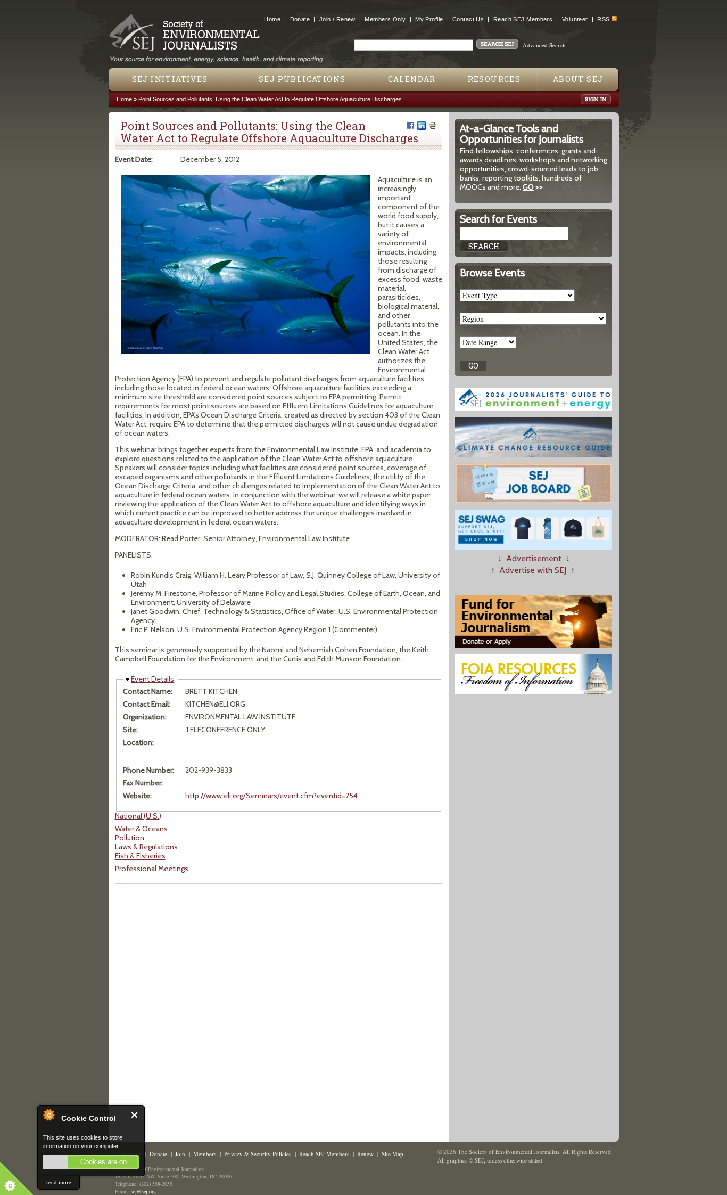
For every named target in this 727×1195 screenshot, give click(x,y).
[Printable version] (432, 125)
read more (58, 1182)
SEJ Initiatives (170, 79)
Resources (494, 79)
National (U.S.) (138, 816)
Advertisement (533, 558)
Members (204, 1154)
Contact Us (468, 19)
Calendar (412, 79)
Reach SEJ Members (522, 19)
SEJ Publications (302, 79)
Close (134, 1114)
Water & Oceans (141, 828)
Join (180, 1154)
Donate (300, 19)
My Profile (429, 19)
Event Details (152, 679)
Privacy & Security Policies (257, 1154)
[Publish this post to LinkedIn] (421, 125)
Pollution (129, 837)
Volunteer (575, 19)
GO (528, 187)
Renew (365, 1154)
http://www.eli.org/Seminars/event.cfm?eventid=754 (271, 795)
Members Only (385, 19)
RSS (603, 19)
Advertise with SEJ (532, 570)
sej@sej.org (143, 1191)
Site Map (392, 1154)
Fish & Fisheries (140, 856)
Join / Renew (337, 19)
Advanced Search (544, 45)
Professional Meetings (151, 868)
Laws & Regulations (146, 847)
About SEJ (578, 79)
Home (272, 19)
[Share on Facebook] (410, 125)
